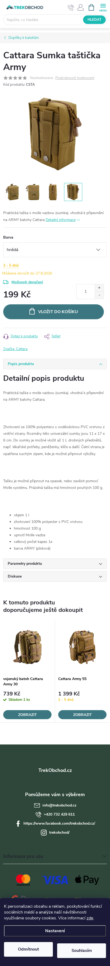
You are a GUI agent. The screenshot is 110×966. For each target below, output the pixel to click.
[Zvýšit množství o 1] (99, 288)
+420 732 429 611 (59, 814)
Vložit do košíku (58, 312)
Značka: (15, 349)
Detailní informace (61, 219)
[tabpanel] (27, 671)
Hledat (94, 19)
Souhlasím (82, 950)
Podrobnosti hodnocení (74, 78)
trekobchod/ (59, 832)
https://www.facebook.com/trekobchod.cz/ (59, 823)
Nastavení (55, 931)
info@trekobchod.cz (59, 805)
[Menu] (103, 7)
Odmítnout (28, 949)
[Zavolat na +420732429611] (71, 7)
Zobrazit (27, 714)
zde (90, 918)
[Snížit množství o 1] (99, 295)
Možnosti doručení (27, 282)
